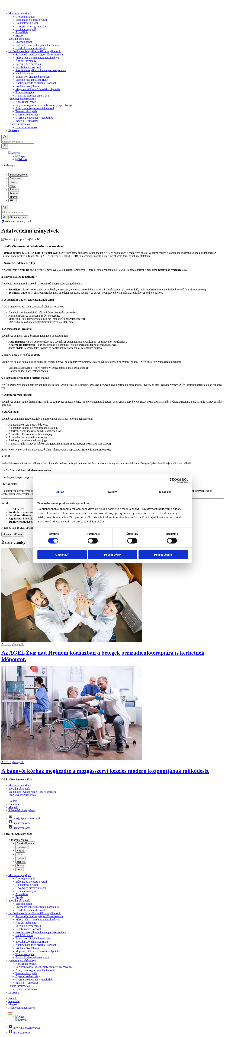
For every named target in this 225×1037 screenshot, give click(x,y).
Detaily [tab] (112, 491)
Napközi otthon (24, 73)
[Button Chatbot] (4, 146)
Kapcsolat (14, 804)
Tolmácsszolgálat (24, 92)
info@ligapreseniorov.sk (26, 818)
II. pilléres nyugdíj (25, 29)
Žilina (12, 200)
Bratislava (15, 178)
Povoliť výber (112, 554)
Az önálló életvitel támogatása (32, 95)
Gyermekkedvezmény (27, 114)
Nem (19, 534)
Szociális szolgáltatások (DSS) (32, 79)
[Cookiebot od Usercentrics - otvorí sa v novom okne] (172, 480)
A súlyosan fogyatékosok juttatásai (34, 108)
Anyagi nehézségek (26, 101)
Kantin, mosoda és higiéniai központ (35, 82)
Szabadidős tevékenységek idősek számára (39, 54)
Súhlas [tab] (60, 491)
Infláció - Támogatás (26, 120)
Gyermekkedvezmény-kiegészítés (34, 117)
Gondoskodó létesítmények (30, 48)
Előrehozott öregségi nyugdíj (31, 19)
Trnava (13, 197)
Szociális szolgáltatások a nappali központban (40, 70)
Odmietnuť (62, 554)
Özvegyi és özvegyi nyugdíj (31, 26)
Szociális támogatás (19, 38)
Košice (13, 182)
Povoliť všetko (163, 554)
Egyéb (19, 35)
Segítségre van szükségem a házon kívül (37, 45)
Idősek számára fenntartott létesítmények (37, 57)
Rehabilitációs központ (28, 67)
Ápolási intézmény (25, 60)
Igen (8, 534)
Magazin (13, 807)
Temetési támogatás (26, 111)
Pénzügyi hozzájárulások (22, 98)
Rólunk (12, 800)
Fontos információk (19, 123)
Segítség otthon (24, 41)
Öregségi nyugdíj (25, 16)
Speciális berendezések (28, 63)
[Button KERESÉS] (4, 137)
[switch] (93, 541)
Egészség (13, 130)
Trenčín (14, 193)
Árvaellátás (21, 32)
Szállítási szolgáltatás (27, 86)
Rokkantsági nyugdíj (26, 22)
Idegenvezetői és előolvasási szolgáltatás (37, 89)
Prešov (13, 189)
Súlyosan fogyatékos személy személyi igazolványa (44, 105)
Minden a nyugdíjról (19, 13)
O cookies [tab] (165, 491)
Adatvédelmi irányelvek (21, 810)
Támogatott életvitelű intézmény (33, 76)
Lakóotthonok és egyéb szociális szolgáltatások (34, 51)
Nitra (12, 185)
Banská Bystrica (18, 174)
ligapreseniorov (21, 822)
